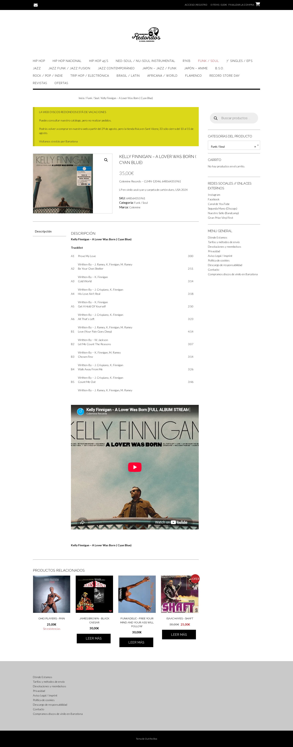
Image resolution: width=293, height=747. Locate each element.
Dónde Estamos (217, 237)
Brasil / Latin (128, 75)
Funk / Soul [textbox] (233, 146)
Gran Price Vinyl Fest (220, 217)
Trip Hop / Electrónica (89, 75)
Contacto (213, 269)
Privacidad (214, 251)
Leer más (94, 638)
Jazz (37, 68)
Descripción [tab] (43, 231)
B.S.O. (219, 68)
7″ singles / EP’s (239, 61)
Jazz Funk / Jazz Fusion (69, 68)
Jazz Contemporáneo (116, 68)
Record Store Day (224, 75)
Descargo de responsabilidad (225, 265)
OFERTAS (61, 83)
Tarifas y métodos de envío (224, 242)
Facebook (213, 199)
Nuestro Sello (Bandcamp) (223, 213)
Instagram (214, 194)
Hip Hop (39, 61)
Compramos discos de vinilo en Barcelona (233, 274)
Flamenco (193, 75)
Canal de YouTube (219, 204)
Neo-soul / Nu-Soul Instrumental (145, 61)
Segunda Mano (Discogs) (222, 208)
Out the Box (151, 738)
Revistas (40, 83)
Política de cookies (219, 260)
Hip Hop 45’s (98, 61)
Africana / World (162, 75)
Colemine (135, 207)
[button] (106, 160)
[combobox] (234, 145)
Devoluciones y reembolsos (224, 246)
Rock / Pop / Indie (48, 75)
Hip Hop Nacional (67, 61)
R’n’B (187, 61)
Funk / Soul (208, 61)
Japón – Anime (196, 68)
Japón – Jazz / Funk (159, 68)
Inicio (81, 98)
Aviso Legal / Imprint (220, 255)
